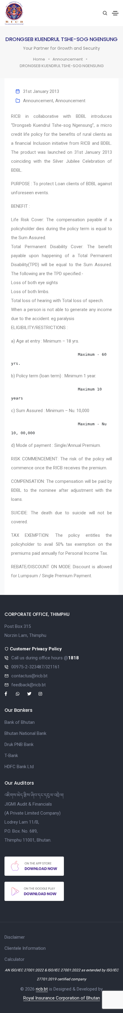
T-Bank (11, 755)
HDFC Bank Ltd (19, 766)
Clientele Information (25, 948)
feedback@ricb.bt (28, 685)
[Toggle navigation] (115, 13)
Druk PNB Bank (18, 744)
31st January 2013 (41, 91)
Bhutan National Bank (25, 733)
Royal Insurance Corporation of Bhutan (61, 998)
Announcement (68, 59)
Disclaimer (14, 937)
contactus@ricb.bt (29, 676)
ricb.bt (42, 989)
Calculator (14, 959)
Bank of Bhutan (19, 722)
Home (39, 59)
